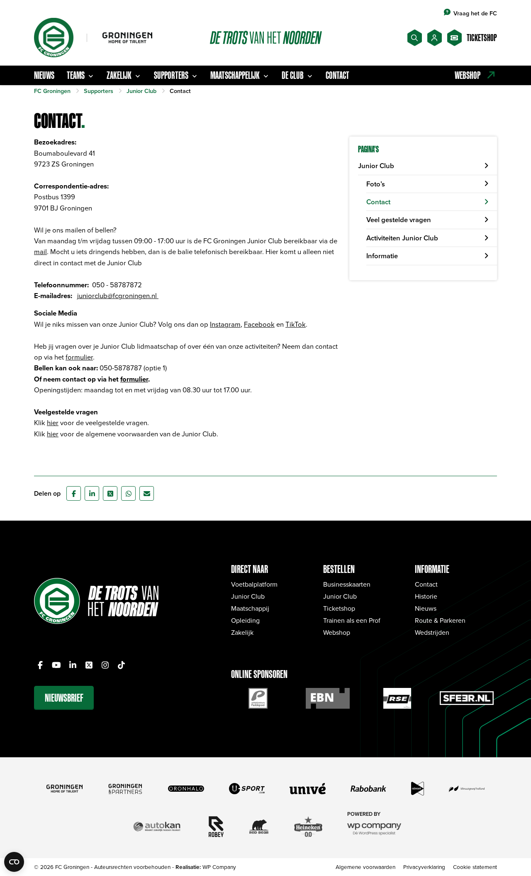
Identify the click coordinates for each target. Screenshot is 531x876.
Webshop (336, 632)
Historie (426, 596)
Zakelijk (119, 75)
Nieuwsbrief (64, 697)
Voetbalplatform (254, 584)
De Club (293, 75)
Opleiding (245, 620)
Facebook (259, 324)
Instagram (225, 324)
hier (52, 422)
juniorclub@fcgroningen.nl (117, 295)
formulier (79, 357)
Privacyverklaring (424, 867)
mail (40, 251)
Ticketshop (339, 608)
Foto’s (375, 184)
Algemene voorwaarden (365, 867)
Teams (76, 75)
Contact (337, 75)
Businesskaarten (346, 584)
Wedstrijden (432, 632)
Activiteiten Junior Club (402, 238)
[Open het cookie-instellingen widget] (14, 862)
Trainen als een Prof (351, 620)
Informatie (382, 256)
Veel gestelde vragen (398, 220)
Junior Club (376, 166)
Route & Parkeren (440, 620)
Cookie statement (475, 867)
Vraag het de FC (475, 13)
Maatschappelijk (235, 75)
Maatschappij (250, 608)
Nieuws (44, 75)
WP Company (219, 867)
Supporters (171, 75)
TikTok (295, 324)
